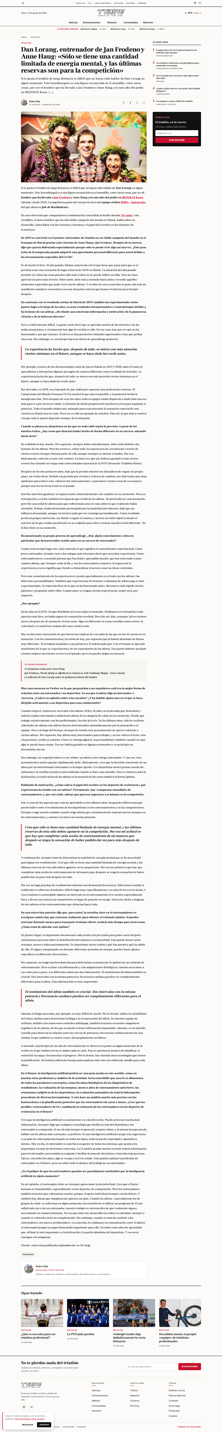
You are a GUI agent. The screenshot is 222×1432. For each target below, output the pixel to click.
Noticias (73, 22)
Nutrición (148, 22)
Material (111, 22)
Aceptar (44, 1425)
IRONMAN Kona (132, 197)
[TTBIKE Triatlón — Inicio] (111, 13)
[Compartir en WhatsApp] (137, 102)
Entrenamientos (91, 22)
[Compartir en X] (123, 102)
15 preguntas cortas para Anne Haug (44, 668)
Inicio (24, 37)
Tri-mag (126, 215)
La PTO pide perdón (80, 1334)
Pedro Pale (34, 101)
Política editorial (177, 1395)
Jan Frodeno (62, 197)
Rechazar (27, 1425)
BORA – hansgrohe (133, 202)
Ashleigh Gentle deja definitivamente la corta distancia (129, 1337)
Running (142, 3)
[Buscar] (23, 3)
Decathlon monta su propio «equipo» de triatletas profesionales (177, 1337)
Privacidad (174, 1410)
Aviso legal (174, 1405)
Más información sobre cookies (29, 1419)
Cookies (173, 1416)
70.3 (90, 3)
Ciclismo (130, 3)
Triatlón (80, 3)
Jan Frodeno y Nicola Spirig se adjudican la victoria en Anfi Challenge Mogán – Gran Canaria (74, 673)
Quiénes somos (177, 1390)
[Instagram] (195, 3)
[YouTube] (200, 3)
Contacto (173, 1400)
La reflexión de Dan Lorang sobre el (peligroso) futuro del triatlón (60, 677)
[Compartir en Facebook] (130, 102)
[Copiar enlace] (144, 102)
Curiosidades (131, 22)
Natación (118, 3)
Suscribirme (177, 140)
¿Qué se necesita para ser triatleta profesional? (38, 1336)
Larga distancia (102, 3)
